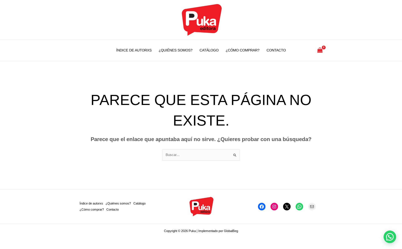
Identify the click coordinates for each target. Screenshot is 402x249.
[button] (390, 237)
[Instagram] (274, 206)
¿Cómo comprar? (242, 50)
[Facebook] (261, 206)
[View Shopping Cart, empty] (320, 50)
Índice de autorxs (134, 50)
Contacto (276, 50)
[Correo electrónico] (312, 206)
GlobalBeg (231, 231)
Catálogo (209, 50)
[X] (287, 206)
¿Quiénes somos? (175, 50)
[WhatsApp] (299, 206)
